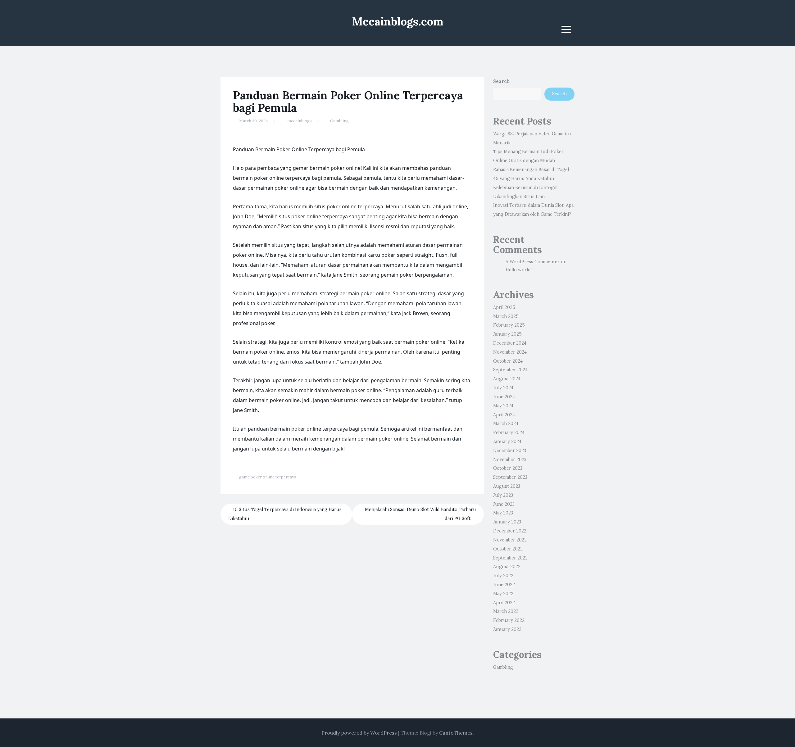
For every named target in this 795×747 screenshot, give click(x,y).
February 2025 (509, 325)
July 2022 (503, 575)
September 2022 (510, 558)
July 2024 (503, 388)
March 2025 (506, 316)
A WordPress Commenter (533, 262)
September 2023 (510, 477)
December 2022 (509, 531)
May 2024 (503, 406)
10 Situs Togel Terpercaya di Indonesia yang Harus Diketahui (285, 514)
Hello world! (519, 270)
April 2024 (504, 415)
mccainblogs (299, 121)
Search (501, 81)
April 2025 (504, 307)
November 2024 (510, 352)
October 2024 (508, 361)
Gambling (339, 121)
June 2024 (504, 397)
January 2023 (507, 522)
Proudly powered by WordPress (359, 733)
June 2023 (504, 504)
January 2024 (507, 441)
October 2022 (508, 549)
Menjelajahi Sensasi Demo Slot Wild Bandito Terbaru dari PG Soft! (420, 514)
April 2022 (504, 602)
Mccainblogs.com (397, 21)
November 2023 (509, 459)
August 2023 (506, 486)
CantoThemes (456, 733)
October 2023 (507, 468)
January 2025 (507, 334)
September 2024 (510, 370)
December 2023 (509, 450)
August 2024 (506, 379)
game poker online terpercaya (267, 477)
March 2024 (505, 423)
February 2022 (509, 620)
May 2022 (503, 593)
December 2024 (509, 343)
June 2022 (504, 584)
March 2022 (505, 611)
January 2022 (507, 629)
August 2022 (506, 566)
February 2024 (509, 432)
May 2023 (503, 513)
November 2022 (510, 540)
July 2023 (503, 495)
